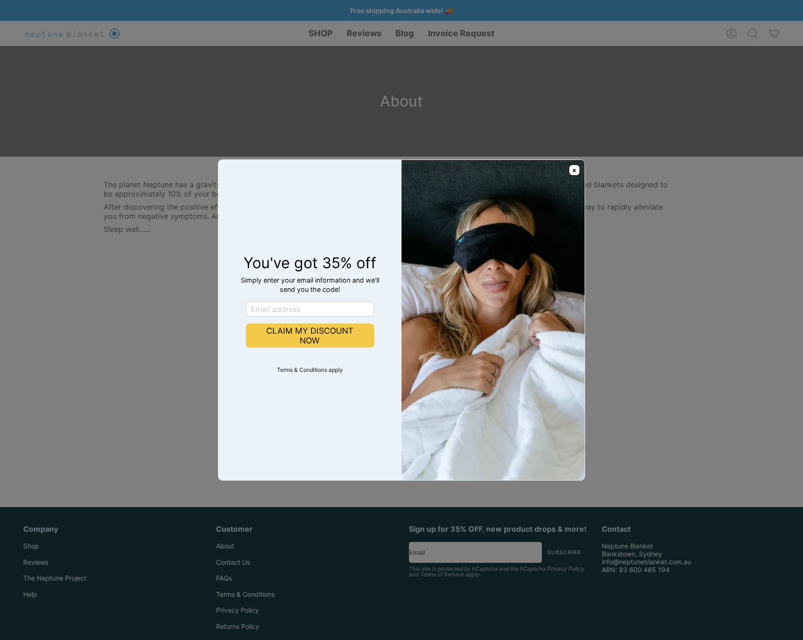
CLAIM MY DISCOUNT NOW (309, 335)
